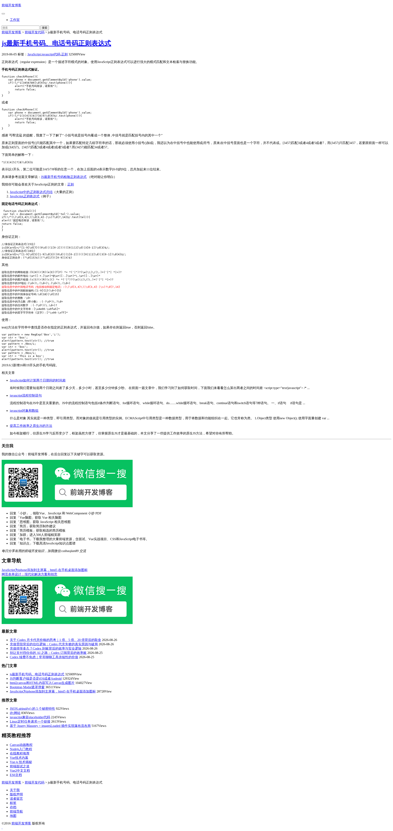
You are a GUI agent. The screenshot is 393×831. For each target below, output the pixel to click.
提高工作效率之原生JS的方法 (31, 425)
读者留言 (16, 798)
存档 (13, 807)
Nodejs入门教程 (21, 749)
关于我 (15, 790)
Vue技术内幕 (19, 757)
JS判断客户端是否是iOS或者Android (36, 678)
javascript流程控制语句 (26, 395)
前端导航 (16, 811)
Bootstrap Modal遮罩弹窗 (27, 687)
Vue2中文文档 (20, 770)
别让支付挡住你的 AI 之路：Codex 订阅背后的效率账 (48, 652)
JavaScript (34, 54)
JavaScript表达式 (25, 196)
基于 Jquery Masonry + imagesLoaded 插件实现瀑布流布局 (50, 726)
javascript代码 (51, 54)
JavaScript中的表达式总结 (31, 192)
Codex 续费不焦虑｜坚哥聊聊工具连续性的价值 (44, 657)
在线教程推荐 (19, 753)
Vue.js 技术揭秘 (21, 762)
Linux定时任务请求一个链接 (30, 721)
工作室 (15, 19)
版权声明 (16, 794)
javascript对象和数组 (24, 410)
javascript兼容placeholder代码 (30, 717)
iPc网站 (15, 713)
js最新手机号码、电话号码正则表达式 (56, 43)
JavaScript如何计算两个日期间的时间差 (38, 380)
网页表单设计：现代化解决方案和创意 (29, 574)
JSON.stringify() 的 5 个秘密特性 (32, 708)
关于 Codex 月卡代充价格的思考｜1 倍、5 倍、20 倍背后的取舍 (55, 640)
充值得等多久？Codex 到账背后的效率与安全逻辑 (45, 648)
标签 (13, 803)
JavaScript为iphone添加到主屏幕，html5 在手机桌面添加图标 (45, 570)
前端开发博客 (11, 5)
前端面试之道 (19, 766)
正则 (64, 54)
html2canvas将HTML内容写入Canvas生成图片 (42, 683)
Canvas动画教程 (21, 745)
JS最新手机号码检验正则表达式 (64, 177)
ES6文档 (16, 775)
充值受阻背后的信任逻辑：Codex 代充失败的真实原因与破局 (54, 644)
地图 (13, 816)
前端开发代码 (34, 32)
